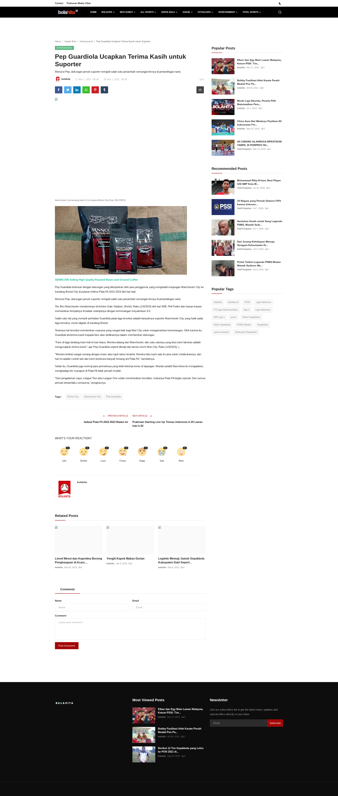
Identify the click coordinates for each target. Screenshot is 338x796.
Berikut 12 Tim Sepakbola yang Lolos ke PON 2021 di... (181, 750)
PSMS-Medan (244, 324)
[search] (280, 12)
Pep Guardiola (113, 396)
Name (58, 600)
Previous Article (117, 416)
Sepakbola (262, 324)
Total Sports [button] (250, 12)
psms (233, 317)
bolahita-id (233, 302)
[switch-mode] (280, 3)
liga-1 (246, 309)
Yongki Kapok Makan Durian (126, 558)
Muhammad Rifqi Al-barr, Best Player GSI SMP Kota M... (259, 182)
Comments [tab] (67, 589)
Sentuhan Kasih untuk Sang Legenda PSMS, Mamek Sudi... (259, 223)
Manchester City (92, 396)
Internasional (86, 41)
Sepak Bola (70, 41)
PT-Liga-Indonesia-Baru (226, 309)
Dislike (83, 460)
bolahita (82, 482)
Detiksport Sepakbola (246, 332)
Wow (181, 460)
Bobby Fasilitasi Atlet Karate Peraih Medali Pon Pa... (258, 82)
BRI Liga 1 (219, 317)
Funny (123, 460)
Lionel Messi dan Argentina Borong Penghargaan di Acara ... (78, 560)
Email (135, 600)
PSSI (247, 302)
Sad (162, 460)
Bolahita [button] (107, 12)
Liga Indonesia (263, 302)
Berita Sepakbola (251, 317)
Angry (142, 460)
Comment (60, 615)
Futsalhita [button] (204, 12)
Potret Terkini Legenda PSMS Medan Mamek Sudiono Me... (259, 264)
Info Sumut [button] (126, 12)
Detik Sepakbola (222, 324)
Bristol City (73, 396)
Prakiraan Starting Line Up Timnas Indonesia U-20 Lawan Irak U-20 (167, 423)
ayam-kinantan (221, 332)
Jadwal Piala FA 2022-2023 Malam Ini (105, 421)
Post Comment (66, 645)
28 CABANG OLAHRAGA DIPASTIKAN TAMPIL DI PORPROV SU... (259, 143)
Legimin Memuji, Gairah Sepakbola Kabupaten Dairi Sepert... (181, 560)
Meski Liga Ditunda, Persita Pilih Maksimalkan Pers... (256, 102)
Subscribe (275, 723)
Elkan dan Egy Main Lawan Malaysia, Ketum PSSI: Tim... (259, 62)
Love (103, 460)
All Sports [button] (147, 12)
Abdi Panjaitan (244, 149)
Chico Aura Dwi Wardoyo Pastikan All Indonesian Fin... (259, 123)
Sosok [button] (186, 12)
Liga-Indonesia (262, 309)
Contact (59, 3)
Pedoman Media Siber (79, 3)
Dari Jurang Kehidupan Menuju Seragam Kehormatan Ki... (256, 243)
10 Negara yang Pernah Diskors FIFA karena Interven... (259, 202)
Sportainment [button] (226, 12)
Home (93, 12)
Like (64, 460)
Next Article (140, 416)
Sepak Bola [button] (168, 12)
